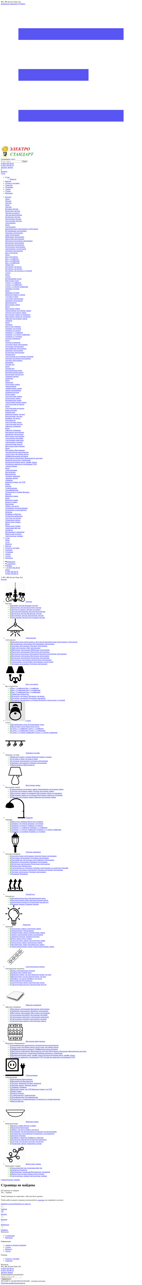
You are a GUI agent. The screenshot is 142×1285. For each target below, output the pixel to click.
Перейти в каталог (8, 1204)
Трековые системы (12, 293)
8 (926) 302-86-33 (7, 165)
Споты (7, 277)
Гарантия (8, 185)
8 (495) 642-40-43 (7, 163)
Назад (7, 199)
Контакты (9, 193)
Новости (13, 179)
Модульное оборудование (15, 450)
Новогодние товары (13, 526)
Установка (9, 187)
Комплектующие (11, 500)
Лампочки (9, 382)
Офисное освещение (13, 430)
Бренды (8, 181)
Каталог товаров (13, 1180)
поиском (41, 1200)
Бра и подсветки (11, 257)
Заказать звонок (7, 167)
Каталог (8, 201)
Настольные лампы (12, 309)
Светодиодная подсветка (14, 408)
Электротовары (11, 470)
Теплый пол (9, 368)
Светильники (10, 227)
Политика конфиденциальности (13, 1283)
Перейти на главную (23, 1204)
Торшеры (8, 325)
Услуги (8, 1251)
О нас (7, 177)
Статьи (8, 191)
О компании (10, 1236)
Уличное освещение (12, 342)
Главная (4, 1180)
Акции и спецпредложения (15, 1245)
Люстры (8, 207)
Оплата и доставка (12, 183)
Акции (8, 189)
